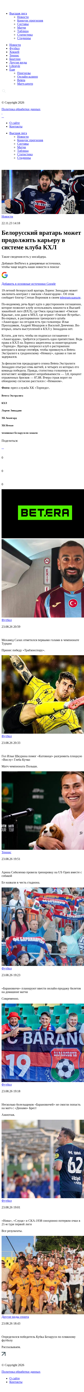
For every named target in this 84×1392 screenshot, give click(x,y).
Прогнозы (24, 73)
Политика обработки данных (21, 109)
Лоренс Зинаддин (11, 410)
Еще (12, 69)
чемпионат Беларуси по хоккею (20, 432)
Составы (23, 24)
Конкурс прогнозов (30, 20)
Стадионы (24, 38)
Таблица (23, 31)
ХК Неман (7, 425)
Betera (21, 80)
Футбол (14, 48)
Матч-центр (25, 83)
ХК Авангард (9, 417)
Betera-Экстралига (12, 395)
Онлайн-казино (27, 76)
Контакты (15, 126)
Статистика (25, 34)
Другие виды (18, 62)
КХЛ (4, 403)
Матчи (21, 27)
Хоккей (14, 52)
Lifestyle (14, 66)
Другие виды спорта (15, 1316)
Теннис (14, 55)
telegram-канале (70, 297)
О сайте (14, 123)
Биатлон (15, 59)
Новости (23, 17)
